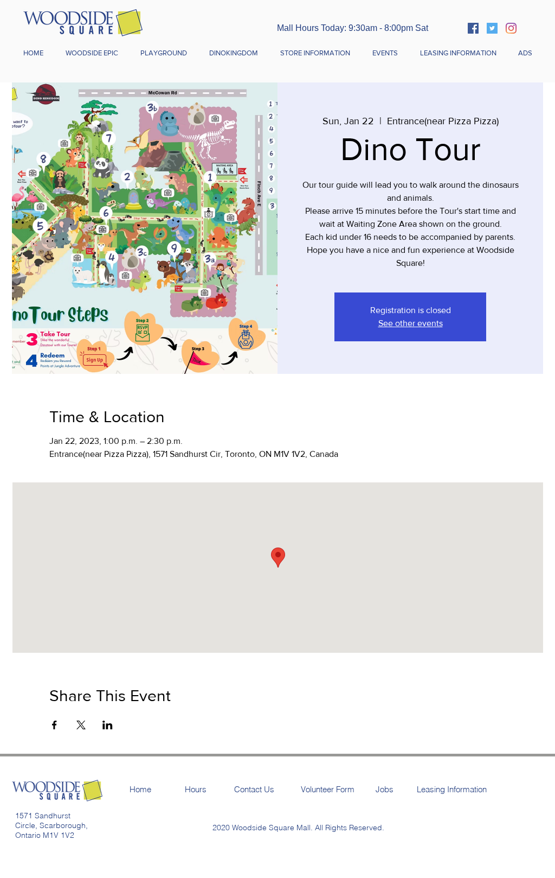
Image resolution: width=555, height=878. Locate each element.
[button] (315, 53)
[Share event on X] (81, 725)
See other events (410, 323)
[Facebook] (473, 28)
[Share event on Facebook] (54, 725)
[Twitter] (492, 28)
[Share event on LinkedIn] (107, 725)
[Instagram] (511, 28)
